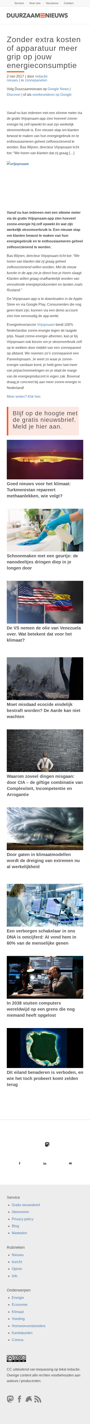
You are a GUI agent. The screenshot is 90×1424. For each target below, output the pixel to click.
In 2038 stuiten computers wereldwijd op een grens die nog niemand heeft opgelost (41, 1009)
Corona (17, 1340)
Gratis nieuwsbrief (26, 1205)
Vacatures (52, 3)
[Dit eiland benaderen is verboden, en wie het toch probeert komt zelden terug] (45, 1048)
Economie (20, 1305)
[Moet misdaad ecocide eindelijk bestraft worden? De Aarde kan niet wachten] (45, 678)
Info (14, 1276)
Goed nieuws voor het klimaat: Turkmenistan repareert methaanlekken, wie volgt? (39, 489)
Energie (18, 1298)
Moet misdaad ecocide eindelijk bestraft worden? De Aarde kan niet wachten (43, 710)
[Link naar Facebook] (19, 1163)
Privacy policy (22, 1219)
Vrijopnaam (46, 324)
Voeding (18, 1319)
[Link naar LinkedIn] (45, 1163)
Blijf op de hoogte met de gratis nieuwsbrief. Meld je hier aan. (45, 420)
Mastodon (19, 1233)
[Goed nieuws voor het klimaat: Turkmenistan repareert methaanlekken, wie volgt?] (45, 459)
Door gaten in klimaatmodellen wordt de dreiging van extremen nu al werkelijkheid (43, 860)
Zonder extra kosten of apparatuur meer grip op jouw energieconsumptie (44, 52)
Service (19, 3)
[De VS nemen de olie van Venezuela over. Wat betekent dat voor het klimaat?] (45, 602)
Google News (58, 89)
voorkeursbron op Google (52, 94)
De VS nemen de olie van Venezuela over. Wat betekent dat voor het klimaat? (44, 634)
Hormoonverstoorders (28, 1326)
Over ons (35, 3)
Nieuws (18, 1255)
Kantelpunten (22, 1333)
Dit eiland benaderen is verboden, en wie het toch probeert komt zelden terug (45, 1078)
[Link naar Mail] (70, 1163)
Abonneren (20, 1212)
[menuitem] (19, 3)
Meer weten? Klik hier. (24, 396)
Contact (69, 3)
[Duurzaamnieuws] (37, 15)
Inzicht (17, 1262)
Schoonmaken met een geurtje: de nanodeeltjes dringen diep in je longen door (42, 561)
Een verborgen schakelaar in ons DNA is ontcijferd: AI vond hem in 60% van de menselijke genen (41, 937)
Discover (14, 94)
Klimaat (18, 1312)
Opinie (17, 1269)
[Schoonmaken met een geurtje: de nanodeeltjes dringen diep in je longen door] (45, 530)
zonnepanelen (36, 80)
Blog (15, 1226)
